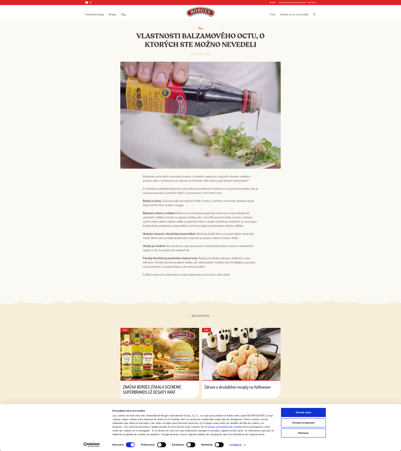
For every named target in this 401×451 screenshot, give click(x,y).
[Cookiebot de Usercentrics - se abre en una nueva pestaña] (91, 445)
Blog (123, 14)
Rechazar (303, 433)
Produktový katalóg (94, 14)
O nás (272, 14)
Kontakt (272, 2)
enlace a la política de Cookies (225, 426)
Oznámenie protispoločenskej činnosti (292, 2)
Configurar (235, 444)
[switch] (161, 444)
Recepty (112, 14)
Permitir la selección (303, 422)
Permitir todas (303, 412)
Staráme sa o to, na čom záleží (294, 14)
